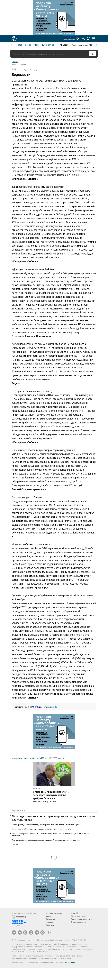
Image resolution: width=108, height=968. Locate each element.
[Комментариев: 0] (20, 69)
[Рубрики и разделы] (93, 38)
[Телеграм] (14, 932)
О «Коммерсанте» (54, 913)
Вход (83, 38)
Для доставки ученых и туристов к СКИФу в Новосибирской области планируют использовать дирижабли (50, 834)
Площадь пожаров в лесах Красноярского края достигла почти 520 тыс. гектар (53, 818)
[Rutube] (37, 932)
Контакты (50, 919)
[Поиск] (88, 38)
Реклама (49, 922)
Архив (48, 916)
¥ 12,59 (36, 45)
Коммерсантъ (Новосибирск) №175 (28, 758)
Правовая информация (81, 919)
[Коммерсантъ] (14, 38)
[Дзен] (25, 932)
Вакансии (50, 925)
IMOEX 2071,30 (48, 45)
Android (74, 913)
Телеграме (48, 707)
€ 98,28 (28, 45)
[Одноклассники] (31, 932)
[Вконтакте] (20, 932)
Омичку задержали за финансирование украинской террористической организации (46, 840)
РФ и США (64, 45)
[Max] (42, 932)
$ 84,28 (19, 45)
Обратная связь (78, 916)
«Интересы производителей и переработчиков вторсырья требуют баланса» (51, 795)
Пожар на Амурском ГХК (82, 45)
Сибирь (15, 61)
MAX (32, 707)
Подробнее (70, 962)
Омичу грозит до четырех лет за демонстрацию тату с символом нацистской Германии (47, 824)
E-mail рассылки (78, 922)
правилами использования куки (51, 54)
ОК (92, 53)
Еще (13, 844)
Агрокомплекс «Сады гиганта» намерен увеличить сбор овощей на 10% (41, 829)
